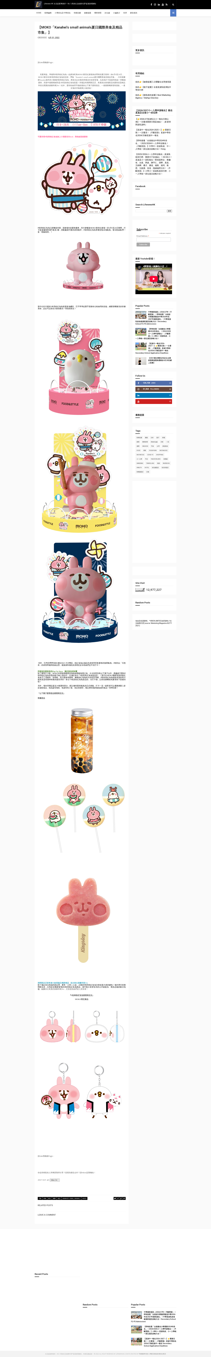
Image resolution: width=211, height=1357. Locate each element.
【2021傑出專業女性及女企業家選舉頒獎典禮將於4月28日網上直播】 (160, 360)
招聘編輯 (48, 13)
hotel (147, 467)
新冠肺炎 (165, 446)
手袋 (152, 446)
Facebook (166, 463)
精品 (59, 1198)
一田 (167, 442)
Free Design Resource (158, 1354)
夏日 (49, 1198)
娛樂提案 (87, 13)
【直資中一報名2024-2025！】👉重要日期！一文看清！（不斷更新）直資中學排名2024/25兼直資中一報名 (153, 133)
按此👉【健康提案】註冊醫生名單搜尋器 (153, 82)
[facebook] (151, 4)
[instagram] (155, 4)
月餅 (162, 442)
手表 (146, 459)
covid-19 (150, 455)
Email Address (143, 236)
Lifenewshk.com (122, 1354)
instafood (140, 455)
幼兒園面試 (155, 467)
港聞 (138, 446)
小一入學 (139, 459)
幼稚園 (166, 459)
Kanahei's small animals (71, 1198)
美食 (44, 1198)
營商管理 (97, 13)
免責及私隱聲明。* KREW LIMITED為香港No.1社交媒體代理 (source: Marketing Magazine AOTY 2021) (153, 623)
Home (38, 13)
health (139, 467)
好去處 (107, 13)
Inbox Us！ (55, 1180)
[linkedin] (159, 4)
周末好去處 (154, 442)
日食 (147, 472)
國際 (54, 1198)
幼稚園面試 (140, 472)
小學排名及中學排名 (63, 13)
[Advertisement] (153, 523)
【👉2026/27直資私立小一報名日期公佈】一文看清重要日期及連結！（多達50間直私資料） (153, 122)
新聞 (138, 442)
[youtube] (162, 4)
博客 (144, 450)
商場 (163, 437)
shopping (159, 455)
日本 (152, 437)
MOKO (84, 1198)
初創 (158, 463)
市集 (40, 1198)
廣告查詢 (133, 13)
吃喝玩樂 (77, 13)
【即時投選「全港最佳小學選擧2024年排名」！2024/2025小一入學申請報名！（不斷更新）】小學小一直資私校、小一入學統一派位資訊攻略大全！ (153, 333)
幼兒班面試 (165, 467)
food (138, 450)
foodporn (153, 450)
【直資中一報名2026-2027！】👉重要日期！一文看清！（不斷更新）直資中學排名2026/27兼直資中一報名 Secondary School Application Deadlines (153, 348)
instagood (163, 450)
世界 (125, 13)
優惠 (146, 437)
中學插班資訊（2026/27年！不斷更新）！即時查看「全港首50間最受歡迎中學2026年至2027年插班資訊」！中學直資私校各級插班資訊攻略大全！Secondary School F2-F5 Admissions (153, 1317)
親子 (158, 437)
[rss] (166, 4)
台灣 (158, 446)
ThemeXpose (143, 1354)
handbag (140, 463)
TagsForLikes (155, 459)
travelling (150, 463)
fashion (145, 446)
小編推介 (116, 13)
